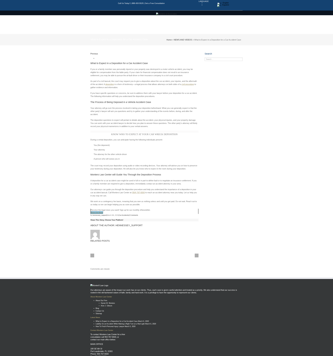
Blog (97, 308)
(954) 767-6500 (138, 192)
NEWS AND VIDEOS (183, 40)
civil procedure (188, 84)
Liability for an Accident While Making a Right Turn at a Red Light (120, 324)
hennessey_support (100, 215)
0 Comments (133, 215)
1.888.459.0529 (136, 3)
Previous (94, 54)
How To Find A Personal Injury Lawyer (110, 326)
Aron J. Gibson (106, 306)
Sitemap (99, 313)
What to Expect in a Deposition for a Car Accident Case (116, 321)
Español (225, 5)
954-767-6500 (110, 337)
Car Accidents (124, 215)
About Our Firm (101, 300)
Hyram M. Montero (108, 303)
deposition (109, 84)
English (225, 3)
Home (169, 40)
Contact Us (100, 311)
